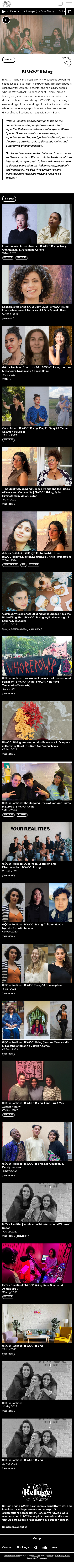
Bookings (23, 1547)
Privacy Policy (15, 1556)
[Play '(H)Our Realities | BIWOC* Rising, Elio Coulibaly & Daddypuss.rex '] (37, 1141)
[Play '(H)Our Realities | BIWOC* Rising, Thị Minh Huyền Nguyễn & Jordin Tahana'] (37, 902)
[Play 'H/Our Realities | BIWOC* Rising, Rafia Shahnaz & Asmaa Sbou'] (37, 1262)
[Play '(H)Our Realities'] (37, 1380)
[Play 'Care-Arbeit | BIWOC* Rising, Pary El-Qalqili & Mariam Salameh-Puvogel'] (37, 406)
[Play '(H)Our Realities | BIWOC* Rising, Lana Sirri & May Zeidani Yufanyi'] (37, 1080)
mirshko (50, 1556)
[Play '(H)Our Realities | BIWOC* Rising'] (37, 1323)
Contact (7, 1547)
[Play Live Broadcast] (3, 11)
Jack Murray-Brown (62, 1556)
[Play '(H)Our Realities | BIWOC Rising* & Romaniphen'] (37, 963)
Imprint (7, 1556)
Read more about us (14, 1527)
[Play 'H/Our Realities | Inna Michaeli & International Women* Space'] (37, 1202)
